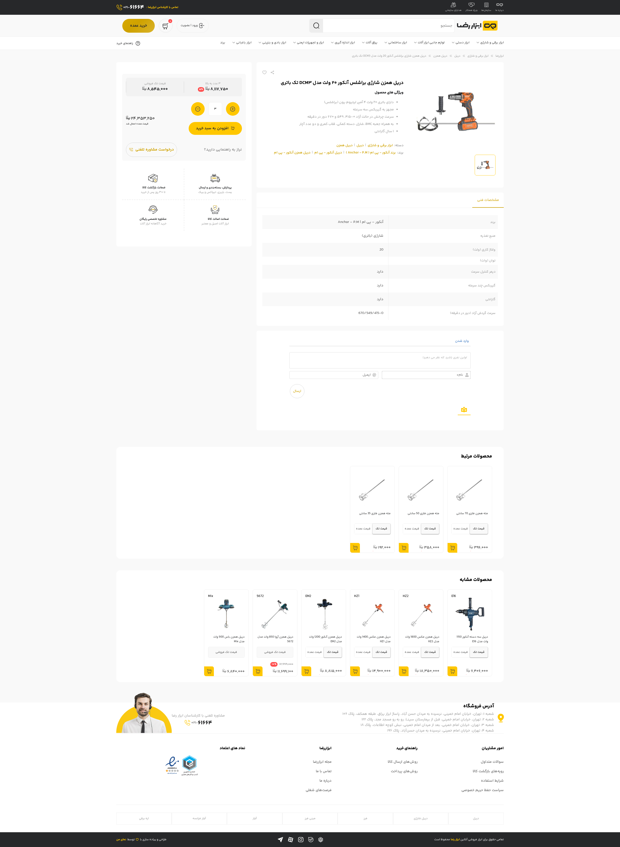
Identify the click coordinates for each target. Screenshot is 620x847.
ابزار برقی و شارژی (477, 56)
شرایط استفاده (492, 781)
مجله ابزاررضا (322, 762)
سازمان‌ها (486, 10)
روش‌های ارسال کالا (403, 762)
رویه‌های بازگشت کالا (488, 771)
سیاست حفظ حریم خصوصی (482, 790)
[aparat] (290, 839)
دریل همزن (440, 56)
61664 (133, 7)
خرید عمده (138, 26)
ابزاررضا (500, 56)
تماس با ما (324, 771)
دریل (457, 56)
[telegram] (280, 839)
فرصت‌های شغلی (319, 790)
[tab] (488, 200)
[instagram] (300, 839)
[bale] (310, 839)
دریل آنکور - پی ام (328, 152)
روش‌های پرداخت (404, 771)
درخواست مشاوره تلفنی (154, 150)
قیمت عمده (460, 529)
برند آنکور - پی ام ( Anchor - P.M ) (371, 152)
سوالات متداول (492, 762)
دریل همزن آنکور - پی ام (292, 152)
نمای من (121, 839)
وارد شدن (462, 341)
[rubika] (320, 839)
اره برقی (144, 818)
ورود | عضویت (189, 25)
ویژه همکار (471, 10)
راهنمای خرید (124, 43)
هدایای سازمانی (453, 10)
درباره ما (499, 10)
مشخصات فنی (488, 200)
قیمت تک (479, 529)
